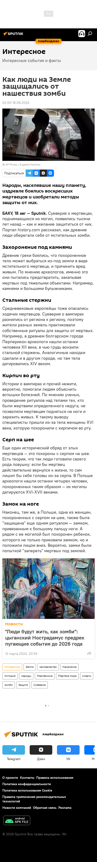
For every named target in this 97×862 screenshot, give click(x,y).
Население (69, 667)
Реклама (64, 807)
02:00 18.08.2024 (15, 103)
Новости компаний (16, 807)
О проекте (10, 777)
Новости (14, 624)
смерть (86, 676)
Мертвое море (67, 676)
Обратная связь (45, 807)
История (10, 676)
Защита (23, 685)
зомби (8, 685)
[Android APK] (17, 821)
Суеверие (39, 685)
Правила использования (54, 777)
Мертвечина (45, 676)
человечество (48, 667)
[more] (89, 653)
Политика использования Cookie (27, 790)
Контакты (27, 777)
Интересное (12, 667)
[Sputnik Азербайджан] (14, 35)
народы (26, 676)
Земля (30, 667)
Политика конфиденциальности (26, 784)
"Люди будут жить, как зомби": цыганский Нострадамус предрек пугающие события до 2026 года (44, 637)
